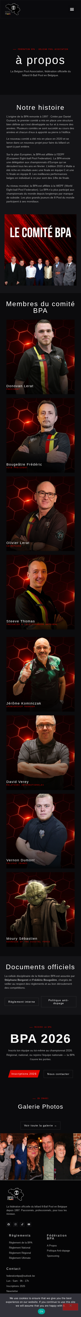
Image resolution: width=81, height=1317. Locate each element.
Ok (41, 1311)
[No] (70, 1306)
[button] (72, 9)
